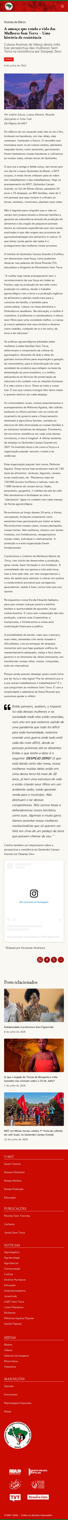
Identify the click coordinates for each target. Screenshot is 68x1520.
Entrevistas (10, 1394)
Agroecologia (12, 1257)
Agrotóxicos (11, 1263)
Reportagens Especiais (17, 1403)
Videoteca (10, 1366)
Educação (10, 1197)
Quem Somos (12, 1164)
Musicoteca (11, 1361)
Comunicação (12, 1268)
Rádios (8, 1344)
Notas (7, 1411)
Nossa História (12, 1180)
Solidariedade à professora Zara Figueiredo (28, 1027)
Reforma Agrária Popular (19, 1318)
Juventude (10, 1296)
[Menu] (62, 6)
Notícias (8, 59)
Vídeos (8, 1350)
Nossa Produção (13, 1189)
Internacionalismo (14, 1290)
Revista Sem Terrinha (17, 1215)
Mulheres (9, 1312)
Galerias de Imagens (16, 1355)
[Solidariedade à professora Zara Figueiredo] (34, 1005)
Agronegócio (11, 1252)
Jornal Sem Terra (14, 1232)
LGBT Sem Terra (14, 1301)
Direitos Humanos (15, 1279)
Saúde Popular (13, 1323)
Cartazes (9, 1224)
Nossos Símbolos (14, 1172)
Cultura (8, 1274)
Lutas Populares (13, 1307)
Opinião (8, 1386)
